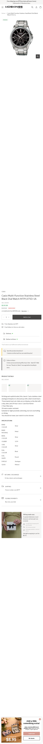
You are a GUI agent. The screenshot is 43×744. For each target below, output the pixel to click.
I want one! (31, 733)
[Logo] (14, 7)
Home (3, 13)
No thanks (31, 738)
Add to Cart (27, 317)
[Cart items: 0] (40, 7)
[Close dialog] (40, 719)
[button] (21, 476)
